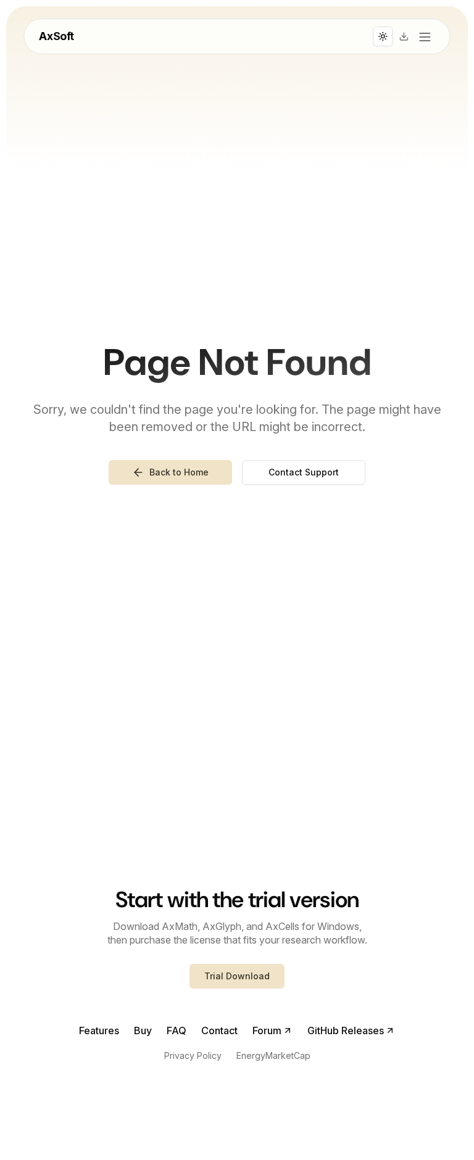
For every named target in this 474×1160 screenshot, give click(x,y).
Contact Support (303, 472)
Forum (266, 1030)
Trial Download (237, 976)
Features (99, 1030)
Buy (143, 1030)
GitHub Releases (345, 1030)
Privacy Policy (193, 1055)
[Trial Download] (404, 36)
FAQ (176, 1030)
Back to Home (179, 472)
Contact (219, 1030)
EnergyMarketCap (273, 1055)
